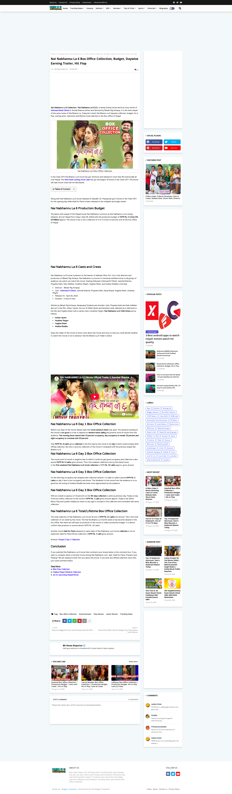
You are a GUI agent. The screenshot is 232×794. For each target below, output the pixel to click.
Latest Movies (112, 614)
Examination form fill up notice (157, 420)
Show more (133, 661)
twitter (174, 142)
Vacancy (90, 8)
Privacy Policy (75, 2)
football (165, 452)
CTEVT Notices (152, 416)
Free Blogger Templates (100, 789)
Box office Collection (68, 614)
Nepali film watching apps (168, 432)
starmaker (173, 456)
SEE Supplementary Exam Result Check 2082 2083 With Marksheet (172, 594)
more (173, 452)
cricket (161, 448)
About (155, 789)
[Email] (84, 621)
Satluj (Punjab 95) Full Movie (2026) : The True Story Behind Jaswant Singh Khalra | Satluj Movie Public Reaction (172, 564)
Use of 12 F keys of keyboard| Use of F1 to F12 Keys (153, 521)
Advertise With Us (100, 2)
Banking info (167, 408)
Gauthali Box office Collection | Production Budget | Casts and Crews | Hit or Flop (64, 684)
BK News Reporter (73, 645)
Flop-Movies (99, 614)
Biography (163, 8)
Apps (148, 408)
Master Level (174, 424)
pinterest (156, 148)
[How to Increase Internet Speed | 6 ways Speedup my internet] (150, 378)
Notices (99, 8)
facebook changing (153, 452)
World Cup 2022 (162, 444)
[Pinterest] (79, 621)
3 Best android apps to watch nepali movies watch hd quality (162, 339)
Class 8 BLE (164, 416)
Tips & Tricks (129, 8)
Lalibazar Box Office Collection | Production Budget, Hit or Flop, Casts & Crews (124, 684)
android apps (151, 448)
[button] (63, 189)
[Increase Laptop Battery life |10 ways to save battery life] (150, 388)
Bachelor (157, 408)
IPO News (174, 420)
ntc (154, 456)
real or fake (162, 456)
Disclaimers (87, 2)
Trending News (76, 8)
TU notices (150, 440)
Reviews (116, 8)
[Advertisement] (116, 31)
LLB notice (150, 424)
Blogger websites (153, 412)
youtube (174, 148)
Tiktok (159, 440)
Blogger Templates (69, 789)
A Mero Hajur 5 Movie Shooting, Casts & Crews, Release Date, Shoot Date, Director (163, 197)
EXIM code (174, 416)
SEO (107, 8)
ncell (148, 456)
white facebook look (153, 460)
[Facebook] (64, 621)
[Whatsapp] (74, 621)
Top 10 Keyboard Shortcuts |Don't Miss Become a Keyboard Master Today (171, 523)
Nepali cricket (151, 432)
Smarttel (165, 436)
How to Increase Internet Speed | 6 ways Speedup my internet (168, 376)
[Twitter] (69, 621)
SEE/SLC (149, 436)
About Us (53, 2)
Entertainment (85, 614)
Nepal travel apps (163, 428)
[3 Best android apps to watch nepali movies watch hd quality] (163, 313)
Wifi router (150, 444)
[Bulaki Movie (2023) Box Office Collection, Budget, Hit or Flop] (150, 367)
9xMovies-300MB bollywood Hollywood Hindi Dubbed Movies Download (167, 353)
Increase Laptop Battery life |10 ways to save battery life (168, 386)
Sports (141, 8)
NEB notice (150, 428)
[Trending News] (163, 179)
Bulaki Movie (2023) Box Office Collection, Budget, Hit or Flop (168, 365)
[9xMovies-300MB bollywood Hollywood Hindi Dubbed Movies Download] (150, 354)
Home (65, 8)
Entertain (151, 8)
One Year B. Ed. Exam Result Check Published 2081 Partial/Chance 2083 (153, 595)
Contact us (63, 2)
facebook (155, 142)
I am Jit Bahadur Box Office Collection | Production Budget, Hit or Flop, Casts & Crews (94, 684)
